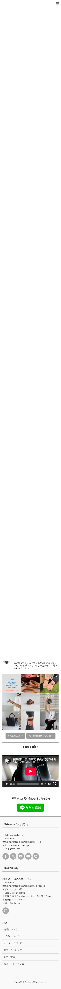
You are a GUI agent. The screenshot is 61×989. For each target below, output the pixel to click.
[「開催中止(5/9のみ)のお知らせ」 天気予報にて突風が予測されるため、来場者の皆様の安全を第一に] (11, 683)
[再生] (6, 784)
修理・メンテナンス (14, 964)
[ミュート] (49, 784)
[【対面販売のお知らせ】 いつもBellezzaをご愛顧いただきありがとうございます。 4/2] (11, 702)
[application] (30, 771)
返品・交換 (9, 957)
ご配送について (12, 936)
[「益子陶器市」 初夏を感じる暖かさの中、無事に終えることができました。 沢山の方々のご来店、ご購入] (30, 683)
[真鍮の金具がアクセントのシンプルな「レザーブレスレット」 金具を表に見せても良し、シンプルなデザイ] (30, 702)
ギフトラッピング (13, 950)
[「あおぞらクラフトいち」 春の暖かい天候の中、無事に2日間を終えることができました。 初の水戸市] (49, 683)
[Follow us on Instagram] (36, 856)
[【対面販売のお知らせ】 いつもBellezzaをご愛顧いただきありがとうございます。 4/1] (49, 702)
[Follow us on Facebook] (5, 856)
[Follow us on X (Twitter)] (13, 856)
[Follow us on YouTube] (28, 856)
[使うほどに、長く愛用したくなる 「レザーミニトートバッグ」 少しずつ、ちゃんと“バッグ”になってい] (11, 720)
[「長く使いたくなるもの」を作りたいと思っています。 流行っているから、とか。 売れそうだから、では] (30, 720)
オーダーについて (13, 943)
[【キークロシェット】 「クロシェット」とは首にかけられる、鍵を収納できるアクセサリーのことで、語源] (49, 720)
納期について (10, 929)
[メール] (21, 856)
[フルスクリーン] (54, 784)
